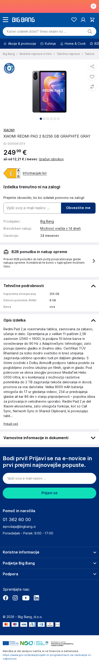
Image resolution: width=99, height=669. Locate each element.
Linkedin (36, 598)
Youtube (25, 598)
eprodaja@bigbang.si (19, 526)
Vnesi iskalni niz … (37, 31)
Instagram (15, 598)
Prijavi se (49, 493)
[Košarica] (92, 20)
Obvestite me (78, 208)
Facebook (5, 598)
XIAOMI (9, 130)
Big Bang (47, 221)
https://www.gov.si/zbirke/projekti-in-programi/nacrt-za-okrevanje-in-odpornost (47, 657)
